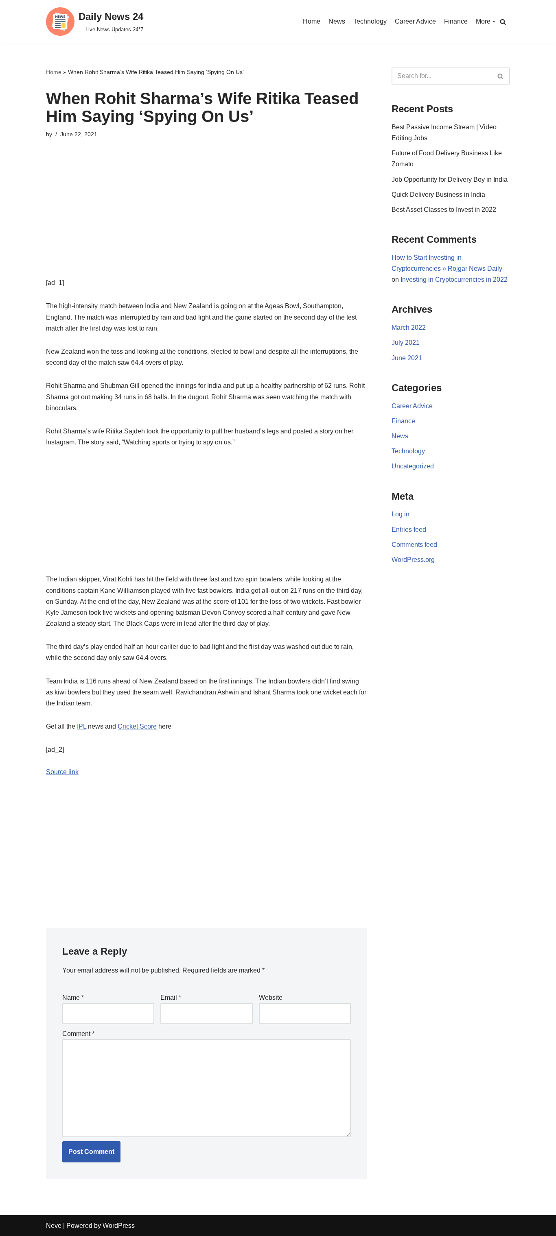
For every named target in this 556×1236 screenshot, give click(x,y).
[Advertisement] (206, 220)
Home (311, 21)
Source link (62, 771)
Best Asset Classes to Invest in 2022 (444, 209)
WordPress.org (413, 559)
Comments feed (414, 544)
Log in (400, 514)
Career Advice (415, 21)
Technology (370, 21)
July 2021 (406, 342)
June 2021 (407, 358)
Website (270, 997)
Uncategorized (413, 466)
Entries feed (409, 529)
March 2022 (409, 327)
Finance (456, 21)
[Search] (503, 22)
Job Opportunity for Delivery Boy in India (450, 179)
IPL (81, 726)
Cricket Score (137, 726)
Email (170, 997)
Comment (78, 1033)
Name (73, 997)
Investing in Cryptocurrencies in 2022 (454, 279)
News (336, 21)
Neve (53, 1225)
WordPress (119, 1225)
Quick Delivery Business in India (438, 194)
